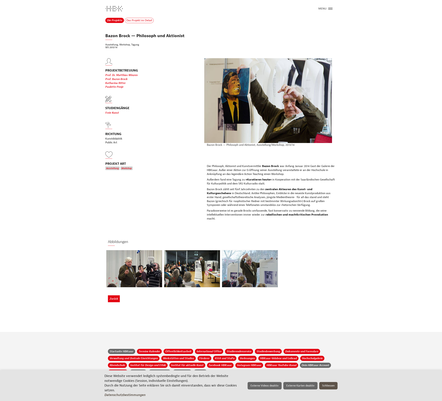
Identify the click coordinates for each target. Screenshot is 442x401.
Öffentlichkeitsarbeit (178, 351)
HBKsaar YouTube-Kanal (281, 365)
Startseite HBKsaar (121, 351)
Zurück (114, 298)
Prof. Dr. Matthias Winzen (121, 75)
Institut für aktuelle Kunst (187, 365)
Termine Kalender (149, 351)
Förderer (204, 358)
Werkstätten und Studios (178, 358)
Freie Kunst (112, 112)
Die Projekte (114, 20)
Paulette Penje (114, 87)
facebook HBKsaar (220, 365)
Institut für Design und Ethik (148, 365)
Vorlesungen (247, 358)
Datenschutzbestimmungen (125, 395)
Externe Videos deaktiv (265, 385)
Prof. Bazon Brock (116, 79)
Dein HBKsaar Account (315, 365)
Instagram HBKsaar (249, 365)
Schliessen (328, 385)
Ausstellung (112, 168)
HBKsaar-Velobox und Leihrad (278, 358)
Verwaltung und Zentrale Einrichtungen (134, 358)
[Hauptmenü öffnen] (330, 8)
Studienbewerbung (268, 351)
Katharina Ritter (115, 83)
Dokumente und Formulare (301, 351)
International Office (209, 351)
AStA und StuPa (225, 358)
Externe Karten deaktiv (300, 385)
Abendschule (117, 365)
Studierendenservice (239, 351)
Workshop (126, 168)
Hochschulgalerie (312, 358)
